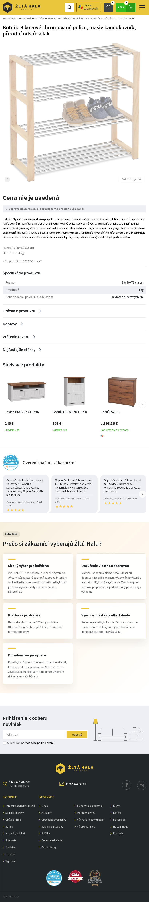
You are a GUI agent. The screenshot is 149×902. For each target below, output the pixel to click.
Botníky (39, 18)
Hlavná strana (10, 18)
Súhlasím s (30, 743)
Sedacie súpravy (14, 813)
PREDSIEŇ (26, 18)
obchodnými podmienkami (37, 743)
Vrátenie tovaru (16, 337)
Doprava (10, 324)
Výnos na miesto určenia (91, 820)
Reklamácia (119, 820)
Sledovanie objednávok (90, 806)
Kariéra (117, 813)
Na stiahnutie (120, 827)
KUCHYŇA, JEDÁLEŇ (15, 834)
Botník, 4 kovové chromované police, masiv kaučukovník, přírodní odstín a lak (90, 18)
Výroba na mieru (86, 827)
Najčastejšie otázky (19, 350)
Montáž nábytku (86, 813)
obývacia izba (13, 820)
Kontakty (118, 834)
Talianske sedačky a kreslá (20, 806)
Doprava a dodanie (51, 840)
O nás (44, 806)
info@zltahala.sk (76, 784)
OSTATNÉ (10, 854)
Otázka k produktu (19, 311)
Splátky (45, 834)
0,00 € (122, 6)
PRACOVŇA (10, 840)
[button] (142, 404)
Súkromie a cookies (52, 827)
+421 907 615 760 (19, 784)
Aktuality (46, 813)
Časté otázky (48, 847)
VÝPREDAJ (10, 861)
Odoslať (77, 735)
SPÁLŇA (9, 827)
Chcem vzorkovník (91, 7)
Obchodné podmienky (53, 820)
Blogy (116, 806)
